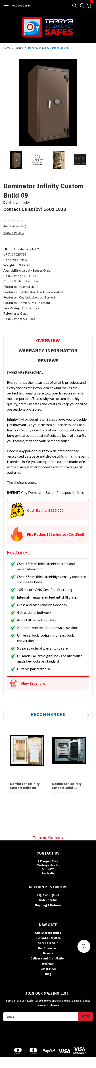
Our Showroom (48, 948)
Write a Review (13, 233)
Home (7, 48)
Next (88, 102)
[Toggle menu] (6, 7)
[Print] (14, 329)
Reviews (48, 361)
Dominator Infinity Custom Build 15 (67, 786)
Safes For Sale (48, 943)
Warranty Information (48, 350)
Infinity (19, 48)
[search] (73, 5)
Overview (48, 340)
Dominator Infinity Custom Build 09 (48, 48)
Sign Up (54, 895)
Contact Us (48, 968)
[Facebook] (5, 329)
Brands (48, 953)
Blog (48, 974)
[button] (83, 946)
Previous (7, 102)
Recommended (48, 714)
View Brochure (33, 683)
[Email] (10, 329)
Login (40, 895)
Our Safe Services (48, 938)
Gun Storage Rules (48, 932)
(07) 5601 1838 (21, 5)
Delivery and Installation (48, 958)
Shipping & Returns (48, 905)
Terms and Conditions (48, 838)
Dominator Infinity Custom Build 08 (25, 786)
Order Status (48, 900)
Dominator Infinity (16, 202)
